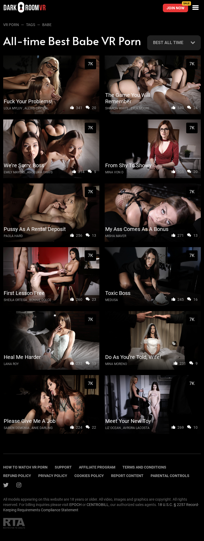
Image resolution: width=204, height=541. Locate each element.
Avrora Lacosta (136, 428)
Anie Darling (42, 428)
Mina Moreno (116, 364)
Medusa (111, 300)
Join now (177, 7)
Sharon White (117, 108)
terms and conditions (144, 467)
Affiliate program (97, 467)
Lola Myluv (13, 108)
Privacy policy (52, 476)
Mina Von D (114, 172)
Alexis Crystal (36, 108)
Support (63, 467)
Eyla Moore (140, 108)
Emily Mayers (14, 172)
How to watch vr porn (25, 467)
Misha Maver (115, 236)
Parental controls (170, 476)
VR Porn (11, 25)
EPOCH (75, 505)
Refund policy (17, 476)
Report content (127, 476)
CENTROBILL (98, 505)
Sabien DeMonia (16, 428)
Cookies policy (89, 476)
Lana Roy (11, 364)
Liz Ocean (113, 428)
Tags (30, 25)
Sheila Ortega (15, 300)
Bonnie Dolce (40, 300)
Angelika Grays (40, 172)
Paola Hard (13, 236)
